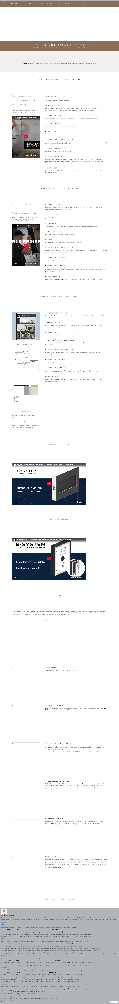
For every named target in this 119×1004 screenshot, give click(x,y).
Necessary (5, 924)
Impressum (52, 899)
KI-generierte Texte (114, 1002)
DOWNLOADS (85, 4)
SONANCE (30, 4)
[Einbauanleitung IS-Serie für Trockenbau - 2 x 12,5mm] (24, 213)
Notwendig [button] (3, 938)
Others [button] (2, 955)
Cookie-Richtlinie (70, 899)
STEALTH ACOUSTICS (46, 4)
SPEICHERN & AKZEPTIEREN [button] (7, 1000)
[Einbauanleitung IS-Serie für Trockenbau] (21, 104)
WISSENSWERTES (16, 4)
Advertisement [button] (4, 967)
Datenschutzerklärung (60, 899)
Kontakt (46, 899)
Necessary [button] (3, 922)
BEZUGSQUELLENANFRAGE (67, 4)
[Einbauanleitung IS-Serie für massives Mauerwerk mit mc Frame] (26, 375)
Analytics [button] (3, 983)
